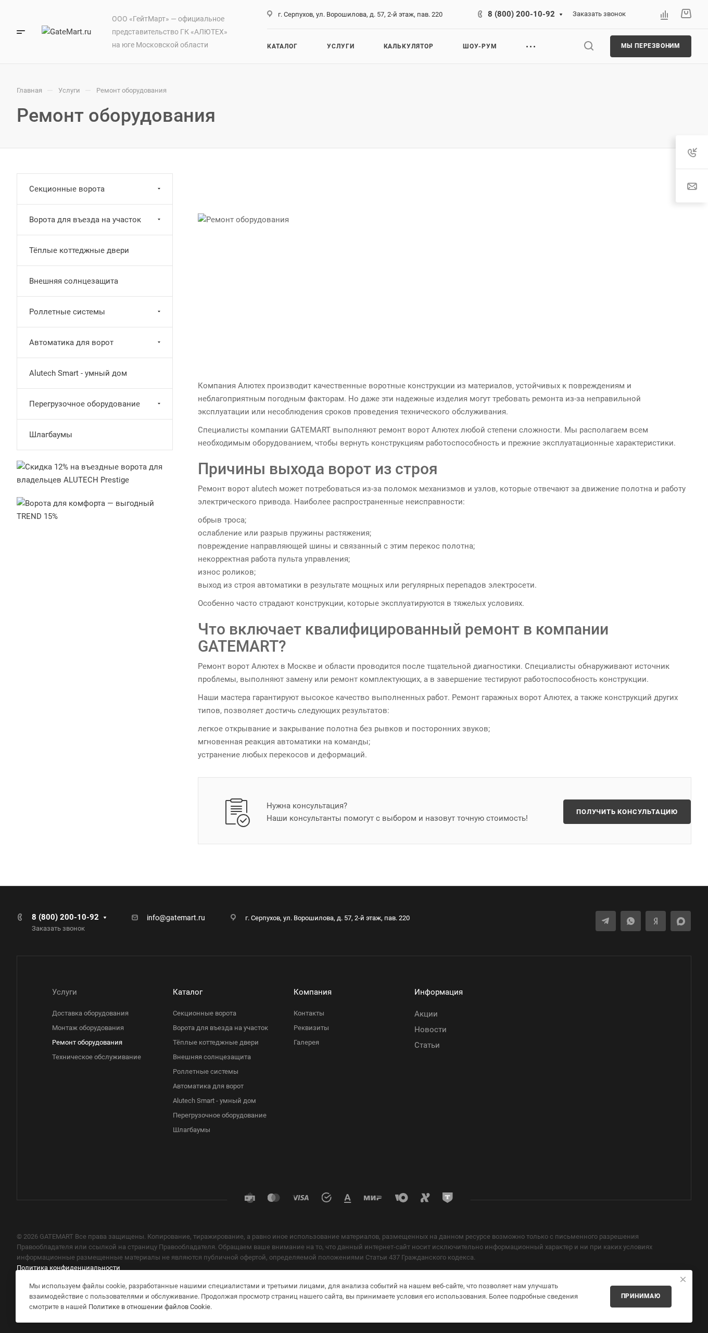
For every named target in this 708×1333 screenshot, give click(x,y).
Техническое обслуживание (96, 1057)
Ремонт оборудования (87, 1042)
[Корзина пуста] (685, 14)
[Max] (681, 921)
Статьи (427, 1045)
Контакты (309, 1013)
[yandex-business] (656, 921)
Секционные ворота (67, 189)
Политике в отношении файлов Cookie (149, 1307)
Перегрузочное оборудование (84, 404)
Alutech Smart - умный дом (78, 373)
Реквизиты (311, 1028)
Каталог (188, 992)
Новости (430, 1029)
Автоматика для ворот (71, 342)
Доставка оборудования (90, 1013)
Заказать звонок (599, 14)
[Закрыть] (683, 1279)
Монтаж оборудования (88, 1028)
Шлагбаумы (50, 434)
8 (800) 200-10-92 (521, 14)
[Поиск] (588, 46)
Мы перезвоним (650, 45)
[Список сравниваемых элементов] (664, 14)
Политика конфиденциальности (68, 1268)
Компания (313, 992)
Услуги (64, 992)
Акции (426, 1014)
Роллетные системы (67, 311)
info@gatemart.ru (176, 917)
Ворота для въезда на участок (85, 219)
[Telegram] (606, 921)
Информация (438, 992)
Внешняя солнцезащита (73, 281)
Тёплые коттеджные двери (79, 250)
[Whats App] (631, 921)
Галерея (306, 1042)
